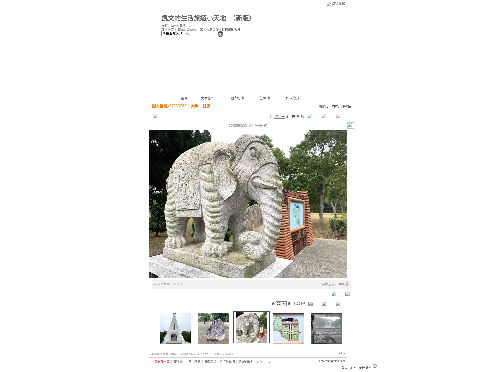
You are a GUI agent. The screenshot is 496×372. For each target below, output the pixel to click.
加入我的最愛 (209, 29)
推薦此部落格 (187, 29)
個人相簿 (237, 98)
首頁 (184, 98)
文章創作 (207, 98)
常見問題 (194, 361)
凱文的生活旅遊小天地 (193, 18)
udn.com (339, 361)
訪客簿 (265, 98)
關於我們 (179, 361)
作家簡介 (292, 98)
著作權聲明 (227, 361)
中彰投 (343, 284)
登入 (344, 368)
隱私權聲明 (245, 361)
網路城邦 (338, 4)
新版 (242, 18)
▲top (341, 353)
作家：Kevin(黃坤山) (175, 26)
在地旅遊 (328, 284)
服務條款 (210, 361)
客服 (260, 361)
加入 (353, 368)
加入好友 (167, 29)
